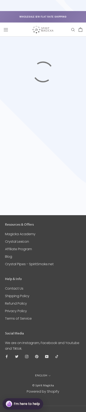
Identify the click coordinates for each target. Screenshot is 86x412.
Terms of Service (18, 318)
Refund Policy (16, 303)
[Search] (73, 29)
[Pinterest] (36, 356)
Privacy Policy (16, 311)
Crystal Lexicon (17, 241)
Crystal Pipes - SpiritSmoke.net (29, 264)
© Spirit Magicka (43, 385)
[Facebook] (6, 356)
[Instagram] (26, 356)
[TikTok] (56, 356)
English (41, 375)
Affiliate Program (18, 249)
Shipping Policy (17, 296)
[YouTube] (46, 356)
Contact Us (14, 288)
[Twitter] (16, 356)
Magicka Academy (20, 234)
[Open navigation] (6, 29)
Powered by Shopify (43, 391)
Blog (8, 256)
